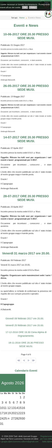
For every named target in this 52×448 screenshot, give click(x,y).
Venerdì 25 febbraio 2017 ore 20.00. (24, 325)
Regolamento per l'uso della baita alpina (46, 439)
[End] (33, 360)
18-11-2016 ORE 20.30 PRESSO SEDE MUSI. (26, 344)
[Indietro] (23, 360)
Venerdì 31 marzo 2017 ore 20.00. (26, 253)
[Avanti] (28, 360)
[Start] (19, 360)
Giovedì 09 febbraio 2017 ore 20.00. (24, 318)
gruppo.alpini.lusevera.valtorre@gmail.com (20, 441)
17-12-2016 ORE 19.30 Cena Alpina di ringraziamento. (26, 334)
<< (12, 377)
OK (25, 7)
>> (12, 389)
